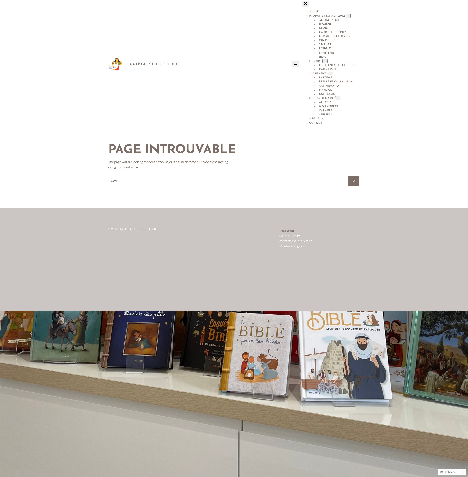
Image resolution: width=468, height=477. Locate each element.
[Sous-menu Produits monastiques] (348, 16)
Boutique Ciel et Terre (152, 64)
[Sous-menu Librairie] (325, 61)
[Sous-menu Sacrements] (330, 73)
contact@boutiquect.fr (295, 241)
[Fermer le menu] (305, 4)
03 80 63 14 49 (289, 236)
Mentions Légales (291, 246)
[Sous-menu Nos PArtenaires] (337, 98)
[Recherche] (353, 181)
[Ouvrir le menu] (295, 64)
